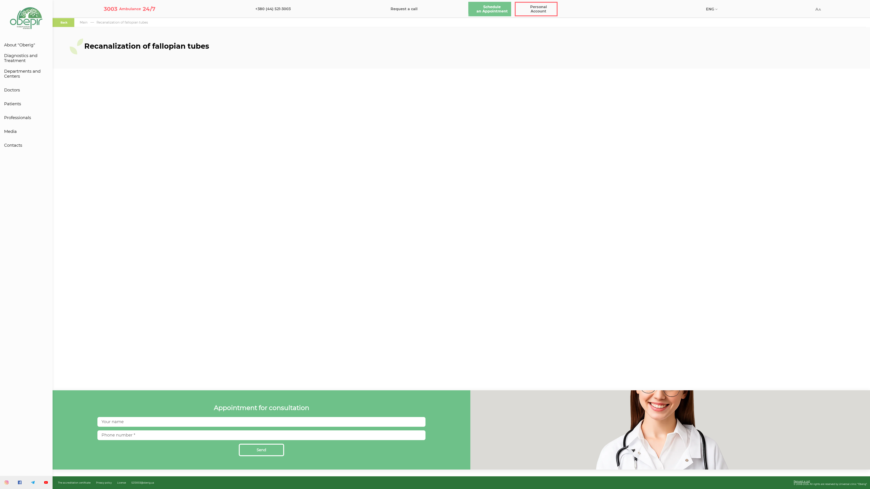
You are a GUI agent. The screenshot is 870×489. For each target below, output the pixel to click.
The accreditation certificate (74, 482)
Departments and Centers (22, 74)
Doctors (12, 90)
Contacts (13, 145)
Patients (12, 103)
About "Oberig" (19, 45)
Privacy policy (104, 482)
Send (261, 450)
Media (10, 131)
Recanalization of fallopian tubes (122, 22)
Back (64, 22)
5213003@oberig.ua (142, 482)
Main (83, 22)
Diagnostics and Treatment (20, 58)
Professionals (17, 117)
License (121, 482)
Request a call (802, 481)
